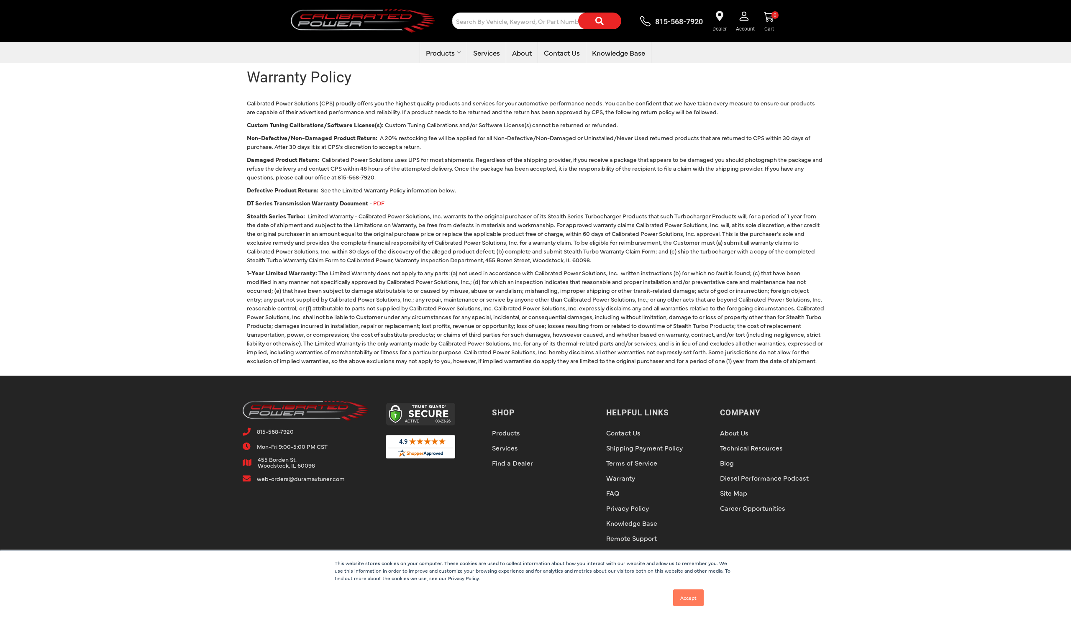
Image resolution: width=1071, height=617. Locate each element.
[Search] (599, 21)
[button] (543, 21)
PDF (378, 203)
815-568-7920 (275, 431)
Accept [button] (688, 597)
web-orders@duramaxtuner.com (301, 478)
